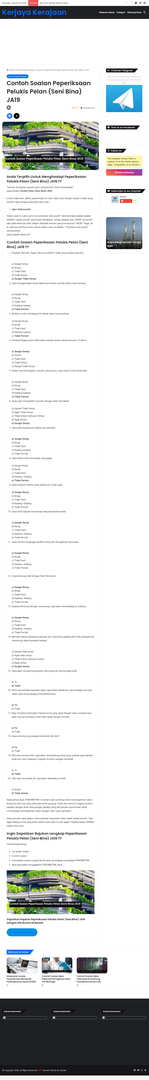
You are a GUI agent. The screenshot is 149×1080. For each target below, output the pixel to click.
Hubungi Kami (134, 12)
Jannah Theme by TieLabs (54, 1070)
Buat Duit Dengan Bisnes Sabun (54, 3)
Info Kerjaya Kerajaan (25, 70)
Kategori (121, 12)
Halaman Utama (107, 12)
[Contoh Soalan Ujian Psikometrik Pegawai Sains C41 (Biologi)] (57, 965)
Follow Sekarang (125, 172)
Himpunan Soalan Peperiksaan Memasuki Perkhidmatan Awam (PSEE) (21, 979)
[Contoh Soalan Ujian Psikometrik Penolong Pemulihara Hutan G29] (92, 965)
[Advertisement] (74, 39)
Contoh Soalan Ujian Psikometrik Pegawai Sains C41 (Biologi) (56, 979)
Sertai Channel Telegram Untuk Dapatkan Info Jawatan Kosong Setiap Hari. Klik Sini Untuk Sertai (124, 80)
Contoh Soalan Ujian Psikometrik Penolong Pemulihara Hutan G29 (89, 979)
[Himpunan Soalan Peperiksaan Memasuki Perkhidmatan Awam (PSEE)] (22, 965)
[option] (124, 233)
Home (11, 70)
